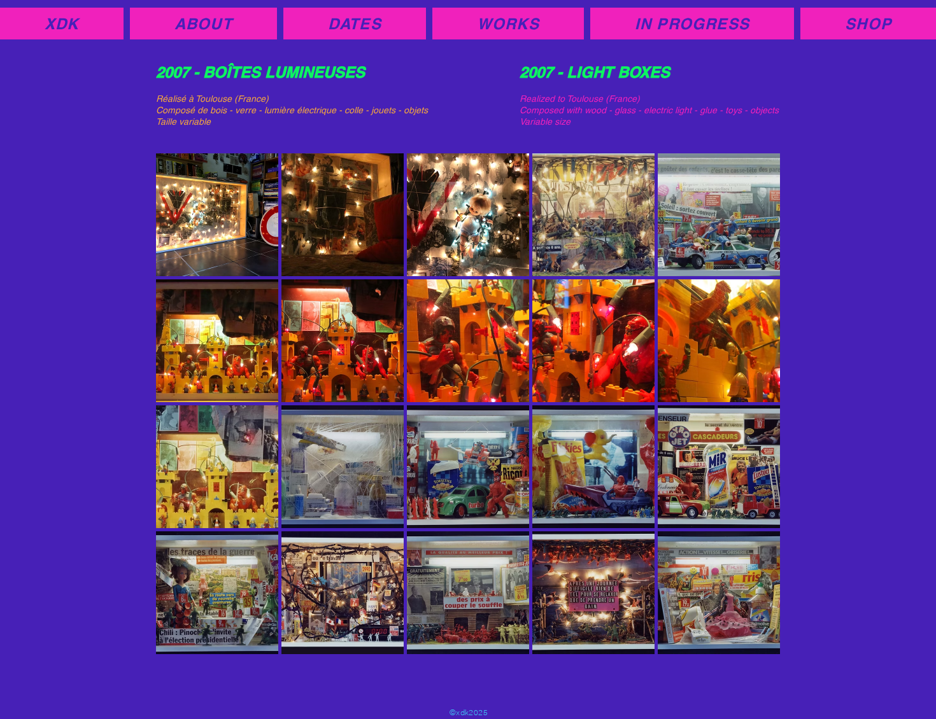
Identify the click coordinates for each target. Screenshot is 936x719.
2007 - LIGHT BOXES (595, 72)
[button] (217, 214)
